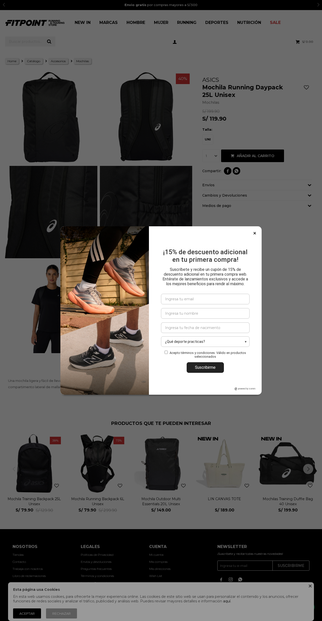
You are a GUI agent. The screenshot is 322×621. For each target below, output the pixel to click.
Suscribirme (205, 367)
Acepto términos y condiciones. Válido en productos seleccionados (208, 354)
